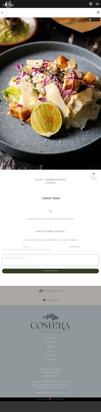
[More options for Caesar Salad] (93, 174)
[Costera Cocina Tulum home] (14, 4)
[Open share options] (98, 12)
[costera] (50, 322)
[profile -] (90, 3)
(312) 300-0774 (50, 376)
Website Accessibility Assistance (50, 392)
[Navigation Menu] (97, 4)
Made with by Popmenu (33, 399)
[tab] (26, 247)
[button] (3, 12)
